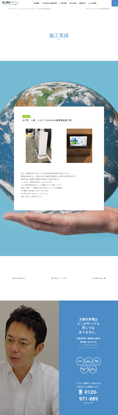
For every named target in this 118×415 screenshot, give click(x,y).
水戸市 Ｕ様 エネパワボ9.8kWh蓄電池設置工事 (47, 120)
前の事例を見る (20, 278)
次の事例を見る (98, 278)
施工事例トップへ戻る (59, 278)
